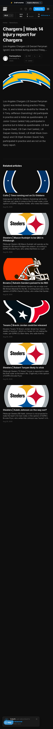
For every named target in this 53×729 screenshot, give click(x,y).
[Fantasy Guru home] (5, 9)
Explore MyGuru (34, 3)
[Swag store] (25, 9)
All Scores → (45, 15)
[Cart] (30, 9)
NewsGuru (13, 23)
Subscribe (39, 9)
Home (5, 23)
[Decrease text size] (35, 56)
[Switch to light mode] (21, 9)
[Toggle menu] (48, 9)
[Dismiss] (36, 719)
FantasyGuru (15, 56)
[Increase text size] (40, 56)
